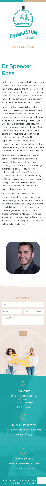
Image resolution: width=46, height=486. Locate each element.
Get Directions (24, 407)
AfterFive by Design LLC (33, 483)
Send (23, 333)
